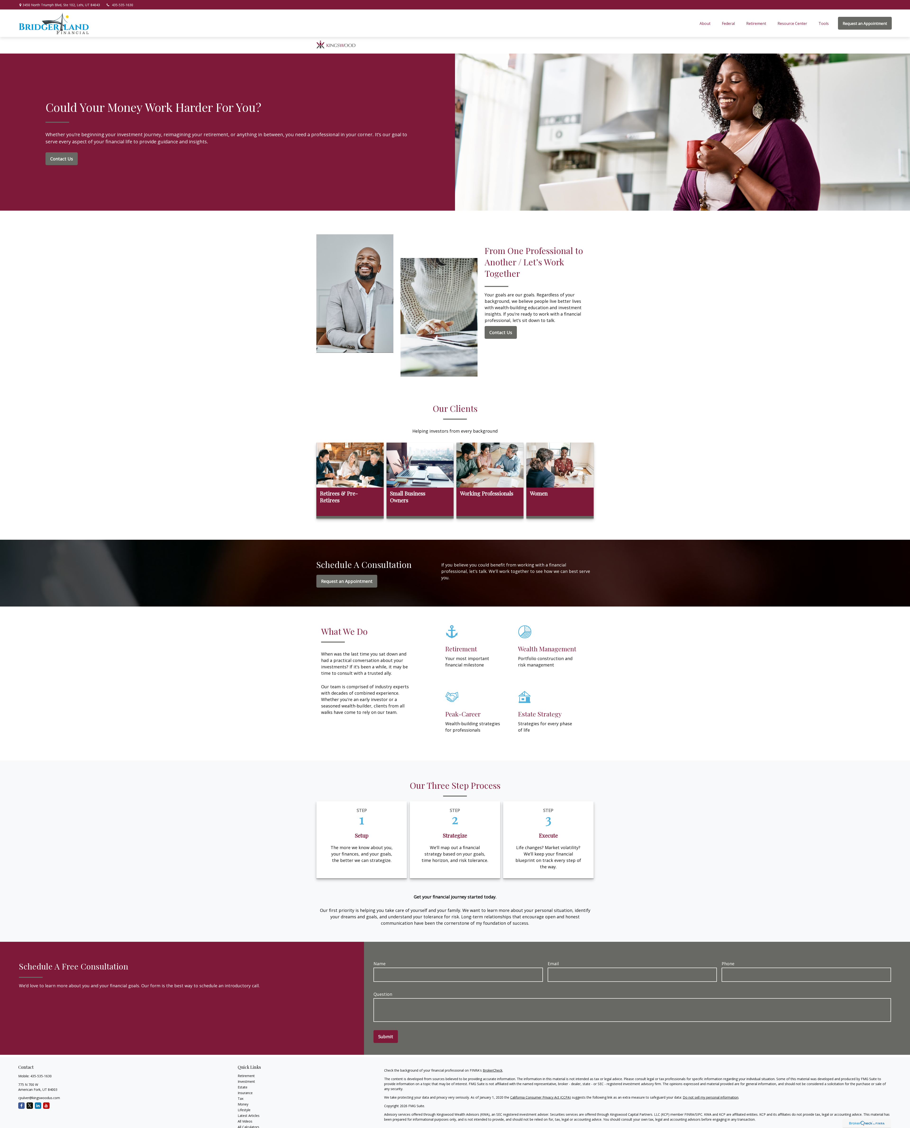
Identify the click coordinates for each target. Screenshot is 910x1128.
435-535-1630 (122, 5)
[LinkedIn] (38, 1105)
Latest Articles (248, 1115)
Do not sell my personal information (710, 1097)
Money (243, 1104)
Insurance (245, 1093)
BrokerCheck (492, 1070)
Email (553, 963)
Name (379, 963)
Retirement (246, 1076)
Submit (385, 1036)
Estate (242, 1087)
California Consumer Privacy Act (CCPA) (540, 1097)
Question (382, 994)
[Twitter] (30, 1105)
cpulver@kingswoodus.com (39, 1098)
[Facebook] (21, 1105)
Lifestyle (244, 1110)
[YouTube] (46, 1105)
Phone (728, 963)
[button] (705, 23)
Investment (246, 1081)
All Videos (245, 1121)
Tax (240, 1098)
